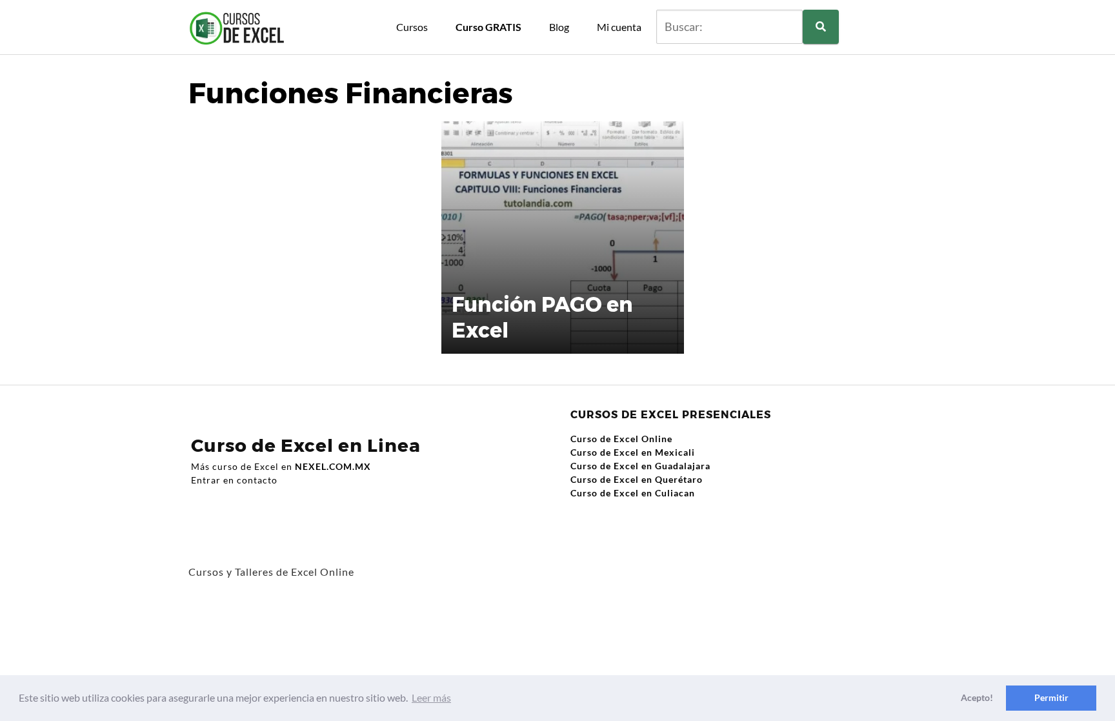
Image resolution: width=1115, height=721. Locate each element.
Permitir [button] (1051, 697)
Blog (559, 27)
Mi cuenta (619, 27)
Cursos (412, 27)
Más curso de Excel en (281, 466)
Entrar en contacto (234, 479)
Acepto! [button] (977, 697)
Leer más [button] (431, 697)
